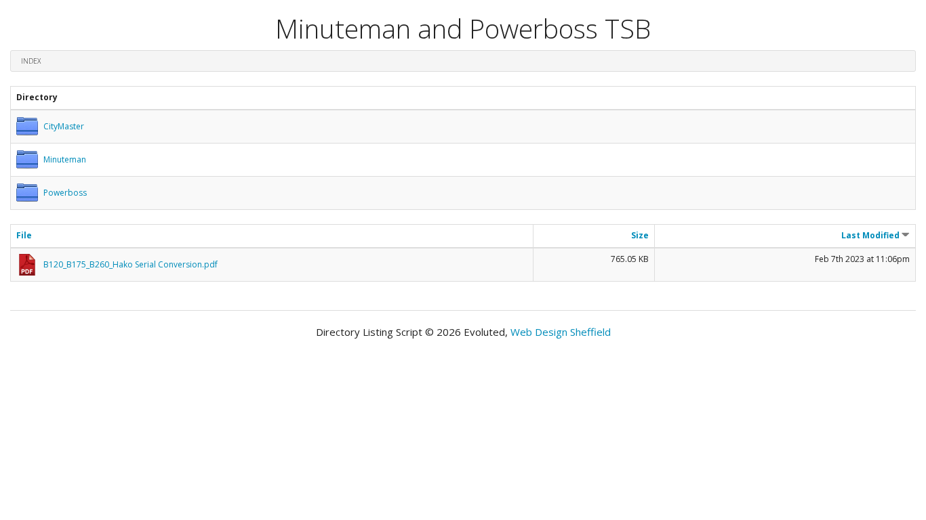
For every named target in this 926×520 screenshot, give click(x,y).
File (24, 235)
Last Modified (871, 235)
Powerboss (65, 192)
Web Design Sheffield (560, 332)
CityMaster (63, 126)
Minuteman (64, 159)
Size (640, 235)
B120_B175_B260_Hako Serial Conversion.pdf (130, 264)
